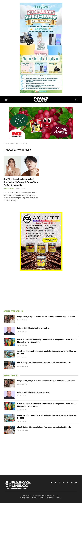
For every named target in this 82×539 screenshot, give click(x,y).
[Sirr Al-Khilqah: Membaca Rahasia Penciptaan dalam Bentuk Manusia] (9, 365)
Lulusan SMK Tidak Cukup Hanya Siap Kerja (33, 328)
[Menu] (6, 99)
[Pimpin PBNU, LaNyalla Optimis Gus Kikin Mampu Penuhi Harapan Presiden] (9, 319)
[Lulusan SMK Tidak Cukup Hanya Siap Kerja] (9, 331)
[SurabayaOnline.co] (41, 99)
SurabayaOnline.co (40, 495)
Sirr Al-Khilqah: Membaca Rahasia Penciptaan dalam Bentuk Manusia (44, 363)
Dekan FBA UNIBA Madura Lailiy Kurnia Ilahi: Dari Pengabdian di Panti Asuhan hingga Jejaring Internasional (46, 340)
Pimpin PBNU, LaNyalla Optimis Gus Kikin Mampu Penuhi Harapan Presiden (46, 316)
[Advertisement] (41, 290)
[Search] (76, 99)
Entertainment (9, 188)
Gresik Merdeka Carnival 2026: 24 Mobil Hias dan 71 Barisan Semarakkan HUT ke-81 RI (47, 352)
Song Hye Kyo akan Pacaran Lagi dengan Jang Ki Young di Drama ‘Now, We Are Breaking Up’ (21, 182)
